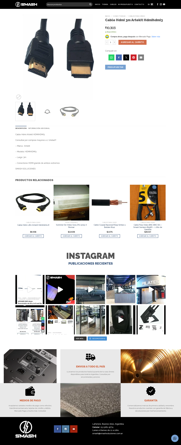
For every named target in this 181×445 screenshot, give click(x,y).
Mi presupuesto (125, 4)
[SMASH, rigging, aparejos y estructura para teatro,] (90, 289)
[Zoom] (18, 97)
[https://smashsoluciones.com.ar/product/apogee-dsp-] (29, 289)
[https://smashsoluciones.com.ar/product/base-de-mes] (151, 319)
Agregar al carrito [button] (33, 236)
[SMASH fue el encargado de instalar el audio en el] (151, 289)
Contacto (139, 4)
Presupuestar (115, 67)
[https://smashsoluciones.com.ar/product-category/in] (29, 319)
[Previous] (20, 57)
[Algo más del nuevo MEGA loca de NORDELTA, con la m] (120, 289)
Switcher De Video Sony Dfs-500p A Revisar (71, 226)
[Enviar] (90, 4)
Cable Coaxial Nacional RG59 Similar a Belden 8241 (109, 226)
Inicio (97, 4)
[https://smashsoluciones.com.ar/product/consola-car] (60, 319)
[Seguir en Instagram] (161, 4)
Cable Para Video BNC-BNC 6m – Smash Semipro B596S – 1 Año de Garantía (147, 227)
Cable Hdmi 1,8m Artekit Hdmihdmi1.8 (33, 225)
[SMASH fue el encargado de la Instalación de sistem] (90, 319)
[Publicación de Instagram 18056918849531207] (60, 289)
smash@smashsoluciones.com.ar (107, 433)
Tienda (105, 4)
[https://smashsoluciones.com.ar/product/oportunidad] (120, 319)
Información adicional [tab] (39, 128)
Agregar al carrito (132, 42)
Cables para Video (136, 16)
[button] (175, 438)
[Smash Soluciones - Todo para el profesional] (28, 4)
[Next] (96, 57)
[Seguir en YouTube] (164, 4)
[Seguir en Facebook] (158, 4)
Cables (113, 4)
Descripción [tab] (21, 128)
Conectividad (119, 16)
